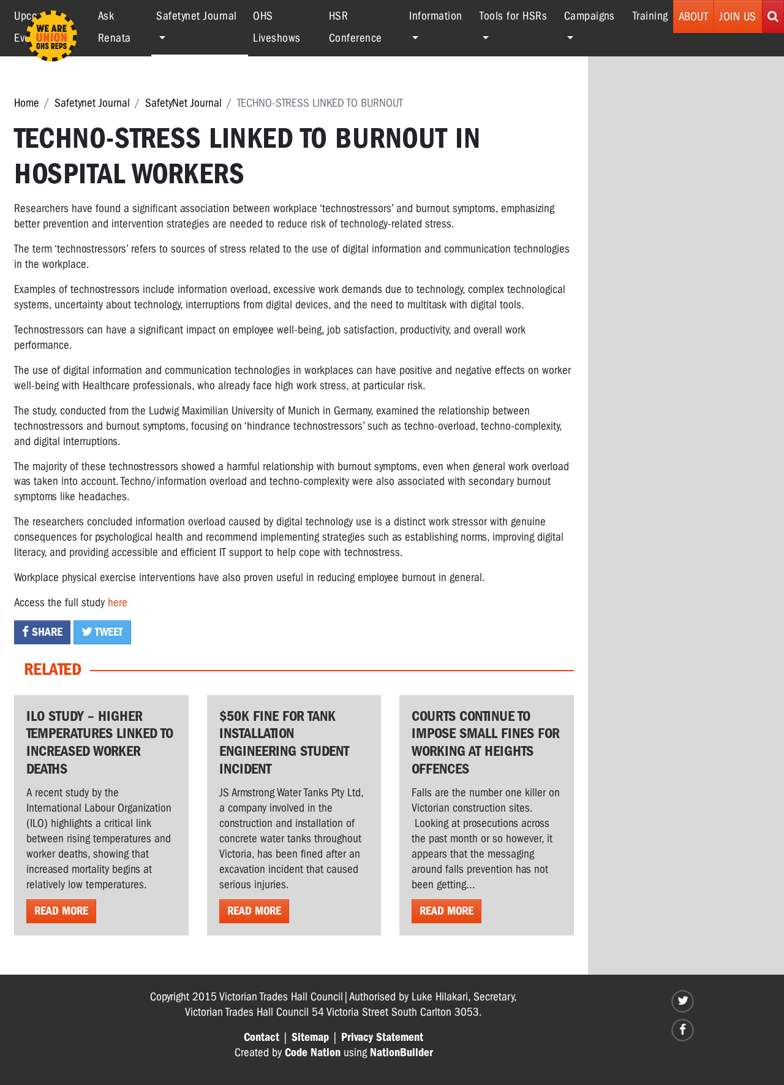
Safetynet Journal (92, 103)
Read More (61, 911)
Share (45, 632)
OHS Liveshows (277, 27)
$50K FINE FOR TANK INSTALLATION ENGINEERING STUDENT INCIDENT (284, 742)
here (117, 602)
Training (650, 16)
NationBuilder (401, 1052)
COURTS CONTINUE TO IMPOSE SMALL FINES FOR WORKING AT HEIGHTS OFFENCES (486, 742)
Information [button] (435, 16)
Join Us (737, 16)
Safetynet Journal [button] (202, 16)
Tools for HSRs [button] (513, 16)
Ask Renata (114, 27)
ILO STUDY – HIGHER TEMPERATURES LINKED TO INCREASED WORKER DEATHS (99, 742)
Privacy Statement (382, 1037)
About (694, 16)
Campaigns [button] (589, 16)
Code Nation (313, 1052)
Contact (261, 1037)
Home (26, 103)
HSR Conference (355, 27)
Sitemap (310, 1037)
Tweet (107, 632)
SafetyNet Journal (183, 103)
